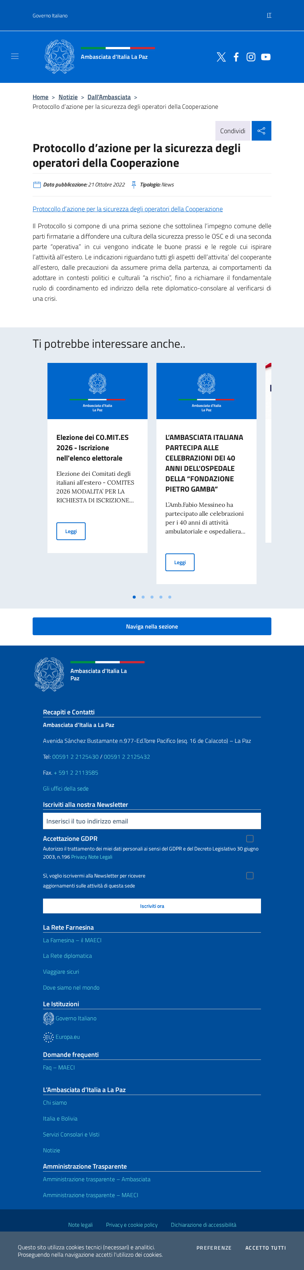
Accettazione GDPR (70, 838)
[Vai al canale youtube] (264, 56)
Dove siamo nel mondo (71, 987)
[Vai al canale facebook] (234, 56)
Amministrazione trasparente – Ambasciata (97, 1179)
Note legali (80, 1224)
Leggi (75, 531)
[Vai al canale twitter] (219, 56)
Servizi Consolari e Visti (71, 1134)
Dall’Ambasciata (109, 96)
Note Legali (100, 856)
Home (41, 96)
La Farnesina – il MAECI (72, 940)
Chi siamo (55, 1102)
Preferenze (214, 1247)
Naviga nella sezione (152, 626)
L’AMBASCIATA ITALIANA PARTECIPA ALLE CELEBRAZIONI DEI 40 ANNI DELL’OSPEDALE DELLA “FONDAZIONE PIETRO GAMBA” (204, 463)
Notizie (68, 96)
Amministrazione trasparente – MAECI (90, 1194)
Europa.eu (67, 1036)
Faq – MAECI (59, 1067)
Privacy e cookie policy (132, 1224)
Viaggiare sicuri (61, 971)
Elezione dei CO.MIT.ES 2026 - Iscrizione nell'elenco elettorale (92, 447)
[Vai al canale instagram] (249, 56)
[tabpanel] (97, 476)
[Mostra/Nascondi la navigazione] (14, 56)
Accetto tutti (265, 1247)
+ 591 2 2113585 (76, 772)
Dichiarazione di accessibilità (203, 1224)
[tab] (134, 597)
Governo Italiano (50, 15)
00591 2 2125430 (75, 756)
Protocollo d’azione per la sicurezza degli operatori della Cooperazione (128, 209)
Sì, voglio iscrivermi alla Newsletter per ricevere (94, 876)
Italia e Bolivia (60, 1118)
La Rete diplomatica (67, 955)
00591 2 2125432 (127, 756)
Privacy (79, 856)
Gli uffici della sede (66, 788)
